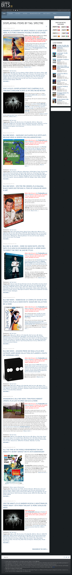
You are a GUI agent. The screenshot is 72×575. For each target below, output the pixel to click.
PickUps (32, 72)
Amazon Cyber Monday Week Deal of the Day (21, 284)
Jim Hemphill (30, 336)
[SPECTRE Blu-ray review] (13, 103)
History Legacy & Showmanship (20, 491)
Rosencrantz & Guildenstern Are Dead (38, 289)
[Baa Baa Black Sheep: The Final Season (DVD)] (13, 210)
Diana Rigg (40, 493)
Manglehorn (24, 336)
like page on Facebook (35, 512)
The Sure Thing (17, 539)
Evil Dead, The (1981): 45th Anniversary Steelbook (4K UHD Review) (63, 47)
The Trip (36, 76)
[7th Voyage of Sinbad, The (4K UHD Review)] (54, 94)
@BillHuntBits (35, 95)
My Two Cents (13, 71)
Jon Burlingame (24, 490)
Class (11, 289)
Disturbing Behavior (22, 235)
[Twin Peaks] (13, 410)
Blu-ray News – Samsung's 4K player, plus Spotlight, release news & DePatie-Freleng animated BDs (24, 136)
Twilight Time (12, 123)
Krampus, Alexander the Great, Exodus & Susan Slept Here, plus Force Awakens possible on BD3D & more (25, 31)
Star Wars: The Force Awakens (18, 72)
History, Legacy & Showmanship (17, 487)
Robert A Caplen (16, 490)
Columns (10, 13)
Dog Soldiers (40, 538)
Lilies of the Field (20, 76)
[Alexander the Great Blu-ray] (13, 47)
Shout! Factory (27, 231)
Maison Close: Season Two (28, 339)
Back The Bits (46, 13)
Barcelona (20, 171)
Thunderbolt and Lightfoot (9, 126)
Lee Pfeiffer (20, 489)
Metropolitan (26, 171)
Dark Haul (26, 538)
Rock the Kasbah (7, 291)
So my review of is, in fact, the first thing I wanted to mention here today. (35, 107)
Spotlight (26, 175)
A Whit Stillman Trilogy (35, 171)
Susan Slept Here (21, 75)
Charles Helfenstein (28, 489)
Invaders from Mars (8, 539)
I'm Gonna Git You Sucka (33, 235)
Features (17, 13)
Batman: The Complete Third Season (15, 388)
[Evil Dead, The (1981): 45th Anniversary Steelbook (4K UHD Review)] (54, 47)
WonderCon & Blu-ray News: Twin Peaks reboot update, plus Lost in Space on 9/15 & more (22, 400)
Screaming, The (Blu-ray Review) (62, 87)
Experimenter (40, 286)
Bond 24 (39, 534)
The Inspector (10, 177)
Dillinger (44, 177)
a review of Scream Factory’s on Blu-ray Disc (35, 150)
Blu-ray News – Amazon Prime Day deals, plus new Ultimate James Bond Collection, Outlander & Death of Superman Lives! (25, 353)
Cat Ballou (19, 125)
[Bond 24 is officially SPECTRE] (13, 520)
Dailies (27, 72)
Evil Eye (37, 439)
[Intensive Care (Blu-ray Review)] (54, 81)
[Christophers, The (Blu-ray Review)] (54, 61)
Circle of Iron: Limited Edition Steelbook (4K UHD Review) (63, 67)
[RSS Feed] (17, 10)
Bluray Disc (26, 74)
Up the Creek (10, 237)
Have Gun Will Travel (23, 78)
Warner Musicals (14, 535)
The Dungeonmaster (39, 74)
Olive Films (25, 286)
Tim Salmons (38, 72)
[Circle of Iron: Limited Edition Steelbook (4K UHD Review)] (54, 67)
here (30, 96)
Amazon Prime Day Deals (30, 387)
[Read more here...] (42, 472)
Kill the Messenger (31, 536)
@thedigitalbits (28, 95)
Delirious (42, 235)
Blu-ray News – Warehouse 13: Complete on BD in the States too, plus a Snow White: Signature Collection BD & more (25, 302)
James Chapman (7, 490)
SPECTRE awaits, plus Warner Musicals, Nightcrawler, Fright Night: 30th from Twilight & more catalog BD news (25, 505)
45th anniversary (19, 493)
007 (44, 490)
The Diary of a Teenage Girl (15, 339)
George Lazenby (27, 493)
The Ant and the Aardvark (34, 175)
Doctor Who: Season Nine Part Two (11, 234)
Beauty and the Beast (13, 78)
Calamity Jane (14, 536)
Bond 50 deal (7, 536)
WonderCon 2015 (28, 438)
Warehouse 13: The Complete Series (12, 336)
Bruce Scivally (14, 489)
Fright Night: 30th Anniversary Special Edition (36, 535)
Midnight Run (14, 235)
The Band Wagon (22, 536)
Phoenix (11, 175)
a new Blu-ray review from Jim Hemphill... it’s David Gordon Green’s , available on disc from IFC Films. (35, 315)
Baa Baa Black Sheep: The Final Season (37, 233)
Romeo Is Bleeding (27, 125)
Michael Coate (31, 491)
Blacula (21, 538)
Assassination (30, 288)
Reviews (25, 13)
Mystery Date (44, 288)
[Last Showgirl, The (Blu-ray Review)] (54, 54)
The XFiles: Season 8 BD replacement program (26, 123)
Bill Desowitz (37, 489)
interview (6, 491)
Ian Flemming (32, 490)
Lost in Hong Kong (33, 78)
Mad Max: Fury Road (35, 440)
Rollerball (34, 125)
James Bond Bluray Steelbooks (15, 389)
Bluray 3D (41, 78)
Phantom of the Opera (14, 538)
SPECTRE (18, 79)
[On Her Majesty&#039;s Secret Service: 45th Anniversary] (13, 469)
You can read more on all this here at (17, 426)
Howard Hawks (23, 173)
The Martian (26, 440)
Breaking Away (38, 539)
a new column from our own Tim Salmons (35, 147)
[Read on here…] (28, 67)
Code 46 (15, 289)
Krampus (32, 74)
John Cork (43, 489)
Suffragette (14, 291)
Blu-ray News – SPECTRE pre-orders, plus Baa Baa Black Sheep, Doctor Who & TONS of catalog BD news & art (24, 188)
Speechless (6, 289)
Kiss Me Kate (22, 535)
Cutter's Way (40, 125)
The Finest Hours (20, 126)
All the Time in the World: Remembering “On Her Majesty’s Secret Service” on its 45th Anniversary (23, 451)
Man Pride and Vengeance (27, 539)
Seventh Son (14, 440)
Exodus (43, 75)
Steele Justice (37, 288)
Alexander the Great (30, 75)
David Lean (30, 173)
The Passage (17, 237)
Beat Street (22, 288)
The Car (16, 175)
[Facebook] (13, 10)
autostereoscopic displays (9, 79)
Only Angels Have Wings (39, 173)
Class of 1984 (33, 538)
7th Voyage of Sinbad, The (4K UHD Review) (63, 93)
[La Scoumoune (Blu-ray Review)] (54, 75)
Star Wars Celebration (38, 438)
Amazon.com (19, 571)
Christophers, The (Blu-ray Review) (63, 60)
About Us (6, 557)
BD (46, 72)
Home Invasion (19, 286)
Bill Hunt (21, 74)
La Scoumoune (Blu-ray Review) (62, 74)
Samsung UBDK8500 (19, 177)
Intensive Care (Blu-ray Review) (62, 80)
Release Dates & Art (35, 13)
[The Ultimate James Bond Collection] (13, 369)
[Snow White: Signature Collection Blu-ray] (13, 318)
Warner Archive (12, 75)
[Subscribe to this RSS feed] (46, 26)
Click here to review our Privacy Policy (13, 568)
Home (4, 13)
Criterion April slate (16, 174)
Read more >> (6, 81)
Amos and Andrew (15, 288)
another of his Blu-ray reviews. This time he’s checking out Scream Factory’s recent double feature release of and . (36, 46)
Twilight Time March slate (9, 76)
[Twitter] (15, 10)
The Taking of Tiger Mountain (28, 439)
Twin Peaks (39, 436)
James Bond (39, 490)
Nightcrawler (6, 535)
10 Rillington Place (29, 76)
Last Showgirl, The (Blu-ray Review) (62, 53)
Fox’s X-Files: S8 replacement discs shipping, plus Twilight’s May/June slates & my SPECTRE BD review (24, 89)
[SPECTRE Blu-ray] (13, 266)
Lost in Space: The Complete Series (15, 438)
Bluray (43, 72)
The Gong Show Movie (26, 234)
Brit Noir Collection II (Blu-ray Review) (63, 100)
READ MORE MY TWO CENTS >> (40, 549)
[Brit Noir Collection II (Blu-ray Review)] (54, 100)
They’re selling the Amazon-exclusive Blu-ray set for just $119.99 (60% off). (36, 323)
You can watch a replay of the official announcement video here (35, 526)
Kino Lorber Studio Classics (17, 231)
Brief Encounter (7, 174)
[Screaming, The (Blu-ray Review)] (54, 88)
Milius (39, 177)
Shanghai (37, 339)
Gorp (5, 237)
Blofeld (9, 494)
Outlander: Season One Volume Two (32, 388)
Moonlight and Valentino (23, 289)
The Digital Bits (14, 74)
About (54, 13)
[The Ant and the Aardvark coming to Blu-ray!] (13, 152)
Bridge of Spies (34, 177)
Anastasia (38, 75)
